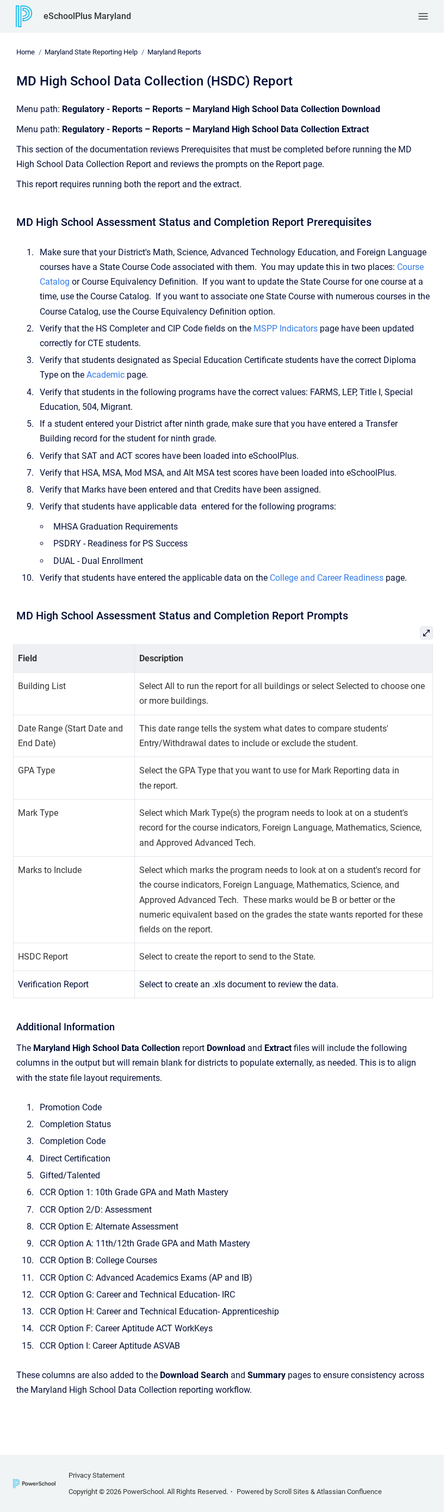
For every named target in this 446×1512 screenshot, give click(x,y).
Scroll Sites (291, 1492)
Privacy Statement (97, 1475)
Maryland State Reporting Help (91, 52)
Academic (105, 375)
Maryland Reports (174, 52)
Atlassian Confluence (349, 1492)
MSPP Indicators (285, 328)
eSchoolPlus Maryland (87, 16)
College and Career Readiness (326, 578)
